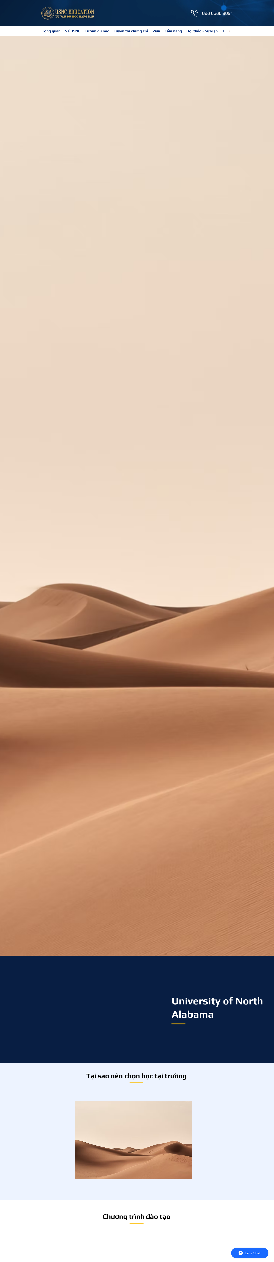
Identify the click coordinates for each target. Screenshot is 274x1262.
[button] (131, 31)
